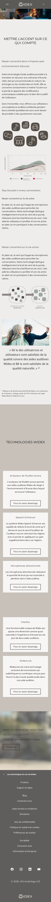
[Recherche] (43, 4)
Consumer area (24, 846)
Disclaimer (25, 814)
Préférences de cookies (25, 832)
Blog (25, 795)
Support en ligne (24, 787)
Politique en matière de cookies (24, 827)
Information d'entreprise (24, 851)
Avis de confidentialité (24, 822)
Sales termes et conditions (24, 808)
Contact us (11, 747)
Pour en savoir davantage (25, 503)
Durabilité (24, 840)
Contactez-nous (24, 801)
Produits (25, 782)
